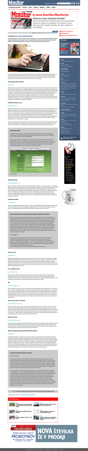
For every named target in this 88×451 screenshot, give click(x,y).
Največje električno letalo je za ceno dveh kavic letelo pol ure (48, 405)
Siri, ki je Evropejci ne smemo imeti (68, 61)
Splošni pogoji (47, 449)
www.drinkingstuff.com (13, 272)
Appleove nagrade (64, 129)
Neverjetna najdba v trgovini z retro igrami (24, 418)
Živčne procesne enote (65, 71)
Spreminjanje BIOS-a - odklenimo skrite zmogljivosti (68, 121)
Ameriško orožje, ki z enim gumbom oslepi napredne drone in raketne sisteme (48, 418)
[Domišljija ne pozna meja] (28, 57)
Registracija (48, 3)
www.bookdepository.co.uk (14, 183)
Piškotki (67, 1)
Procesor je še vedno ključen (66, 110)
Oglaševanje (72, 1)
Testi (30, 7)
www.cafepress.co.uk (12, 105)
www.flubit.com (11, 333)
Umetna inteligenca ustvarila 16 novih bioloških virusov (47, 412)
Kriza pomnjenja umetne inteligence (68, 107)
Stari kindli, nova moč (65, 123)
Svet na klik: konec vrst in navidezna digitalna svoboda (68, 88)
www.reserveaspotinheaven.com (15, 303)
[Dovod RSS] (78, 3)
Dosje (55, 31)
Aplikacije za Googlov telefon (66, 128)
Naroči (13, 391)
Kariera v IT (63, 92)
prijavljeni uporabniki (28, 395)
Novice (24, 7)
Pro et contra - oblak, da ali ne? (67, 66)
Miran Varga (45, 32)
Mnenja (42, 7)
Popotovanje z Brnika (65, 64)
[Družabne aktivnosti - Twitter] (74, 3)
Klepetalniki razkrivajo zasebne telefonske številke (69, 105)
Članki (36, 7)
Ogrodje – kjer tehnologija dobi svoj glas (68, 94)
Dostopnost (55, 449)
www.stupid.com (11, 255)
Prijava (54, 3)
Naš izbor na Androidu (65, 131)
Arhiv (48, 7)
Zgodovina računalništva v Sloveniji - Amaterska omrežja (68, 100)
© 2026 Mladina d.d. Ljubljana (31, 449)
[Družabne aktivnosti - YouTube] (76, 3)
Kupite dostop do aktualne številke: (70, 137)
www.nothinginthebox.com (14, 285)
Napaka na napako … (65, 75)
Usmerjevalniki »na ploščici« (66, 124)
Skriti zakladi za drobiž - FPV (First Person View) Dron (69, 116)
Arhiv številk (65, 53)
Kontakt (77, 1)
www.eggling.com (12, 202)
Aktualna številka (15, 7)
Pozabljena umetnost (65, 80)
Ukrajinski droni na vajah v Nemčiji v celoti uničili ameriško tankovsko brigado (24, 405)
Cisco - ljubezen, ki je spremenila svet (68, 97)
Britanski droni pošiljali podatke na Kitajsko (24, 412)
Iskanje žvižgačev (64, 69)
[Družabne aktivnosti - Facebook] (72, 3)
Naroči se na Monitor (67, 31)
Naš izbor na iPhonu (65, 132)
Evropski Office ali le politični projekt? (68, 114)
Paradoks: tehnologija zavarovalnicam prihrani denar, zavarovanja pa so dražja (69, 86)
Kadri (53, 7)
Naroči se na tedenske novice (69, 35)
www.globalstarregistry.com (14, 320)
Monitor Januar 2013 (53, 32)
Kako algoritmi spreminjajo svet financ (68, 83)
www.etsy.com (11, 84)
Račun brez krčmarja (65, 76)
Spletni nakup (65, 33)
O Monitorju (62, 1)
